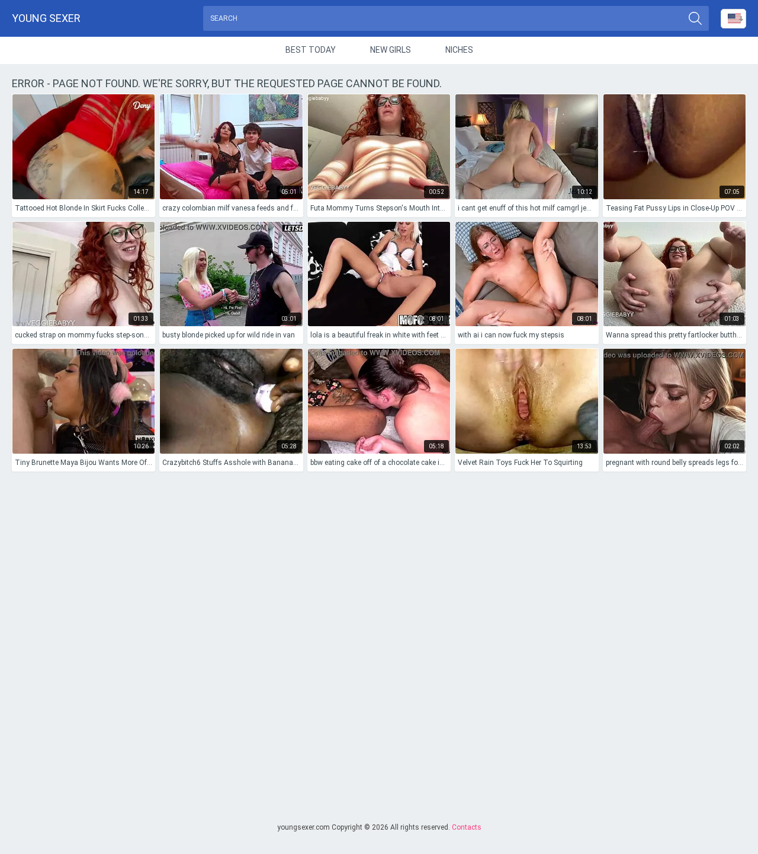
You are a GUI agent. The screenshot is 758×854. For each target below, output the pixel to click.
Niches (459, 50)
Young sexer (46, 18)
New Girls (390, 50)
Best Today (310, 50)
